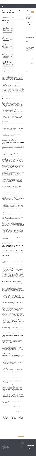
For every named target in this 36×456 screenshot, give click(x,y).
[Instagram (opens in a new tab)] (33, 0)
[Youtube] (31, 450)
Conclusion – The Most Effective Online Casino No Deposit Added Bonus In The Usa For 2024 (8, 28)
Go (32, 445)
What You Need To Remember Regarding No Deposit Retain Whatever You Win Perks (8, 36)
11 (26, 34)
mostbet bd (6, 96)
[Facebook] (27, 450)
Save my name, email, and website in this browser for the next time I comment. (12, 434)
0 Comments (31, 38)
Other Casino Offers (5, 57)
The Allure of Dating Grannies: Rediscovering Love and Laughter (5, 417)
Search (27, 10)
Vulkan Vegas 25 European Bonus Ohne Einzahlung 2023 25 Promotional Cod (20, 418)
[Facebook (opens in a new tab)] (32, 0)
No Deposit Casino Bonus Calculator (7, 56)
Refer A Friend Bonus (5, 38)
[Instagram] (29, 450)
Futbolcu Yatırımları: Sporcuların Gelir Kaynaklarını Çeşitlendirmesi (13, 418)
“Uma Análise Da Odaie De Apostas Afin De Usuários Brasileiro (29, 41)
